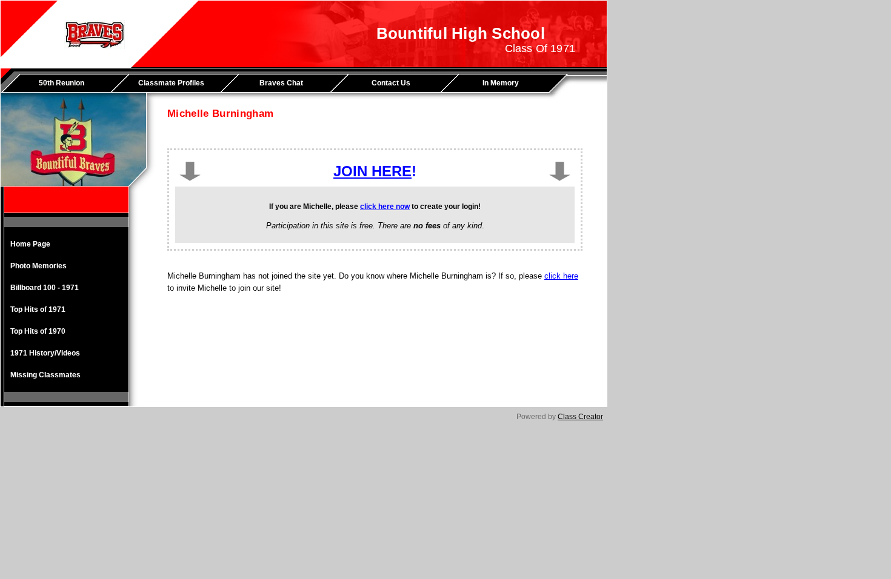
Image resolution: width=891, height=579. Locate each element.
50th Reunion (61, 83)
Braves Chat (281, 83)
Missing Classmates (45, 375)
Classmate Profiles (171, 83)
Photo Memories (38, 266)
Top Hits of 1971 (37, 309)
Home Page (30, 244)
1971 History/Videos (45, 353)
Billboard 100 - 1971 (44, 287)
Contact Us (391, 83)
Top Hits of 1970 (37, 331)
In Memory (500, 83)
